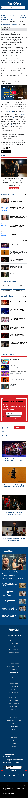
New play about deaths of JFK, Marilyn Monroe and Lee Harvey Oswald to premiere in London (14, 486)
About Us (14, 746)
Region (4, 416)
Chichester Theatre (14, 652)
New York (14, 732)
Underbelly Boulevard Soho (17, 379)
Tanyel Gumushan (5, 24)
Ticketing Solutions (14, 749)
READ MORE (19, 427)
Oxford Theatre (14, 717)
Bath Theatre (14, 646)
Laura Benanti (22, 114)
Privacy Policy (4, 793)
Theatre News (14, 675)
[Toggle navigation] (1, 3)
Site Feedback (14, 743)
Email (4, 413)
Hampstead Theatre (15, 360)
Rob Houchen (17, 108)
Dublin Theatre (14, 641)
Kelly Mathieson (14, 110)
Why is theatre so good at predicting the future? (14, 513)
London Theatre (14, 638)
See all (25, 194)
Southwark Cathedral (15, 373)
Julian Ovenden (14, 118)
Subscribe (14, 418)
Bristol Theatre (14, 695)
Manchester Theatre (14, 663)
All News (14, 723)
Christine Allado (5, 80)
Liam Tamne (10, 111)
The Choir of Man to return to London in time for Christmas (14, 459)
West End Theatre (14, 683)
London (14, 729)
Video (2, 13)
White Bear (12, 385)
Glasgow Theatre (14, 643)
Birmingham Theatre (14, 649)
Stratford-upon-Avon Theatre (14, 666)
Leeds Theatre (14, 658)
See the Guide (14, 188)
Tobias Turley (14, 125)
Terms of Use (11, 793)
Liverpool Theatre (14, 660)
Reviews (14, 678)
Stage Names (14, 737)
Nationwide (14, 24)
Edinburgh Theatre (14, 655)
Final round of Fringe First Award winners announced (14, 539)
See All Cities (14, 669)
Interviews (14, 680)
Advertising (14, 740)
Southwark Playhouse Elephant (17, 367)
